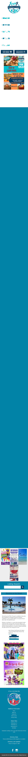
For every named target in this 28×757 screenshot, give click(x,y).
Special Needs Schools (12, 147)
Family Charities (10, 158)
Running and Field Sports (13, 508)
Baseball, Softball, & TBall (13, 481)
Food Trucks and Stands (12, 351)
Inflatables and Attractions (13, 357)
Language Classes (11, 411)
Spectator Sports (10, 247)
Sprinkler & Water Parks (12, 253)
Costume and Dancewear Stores (15, 454)
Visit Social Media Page (14, 636)
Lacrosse (8, 498)
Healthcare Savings (11, 297)
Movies (7, 230)
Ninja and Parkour (10, 504)
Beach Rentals (9, 440)
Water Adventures (10, 266)
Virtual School (9, 153)
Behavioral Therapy (11, 274)
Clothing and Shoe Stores (13, 446)
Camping (8, 193)
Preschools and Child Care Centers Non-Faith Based (16, 136)
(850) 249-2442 (11, 634)
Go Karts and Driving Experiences (15, 210)
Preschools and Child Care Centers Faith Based (16, 132)
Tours (7, 263)
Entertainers (9, 348)
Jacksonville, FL (14, 726)
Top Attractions (9, 261)
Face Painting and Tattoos (13, 349)
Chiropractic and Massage (13, 284)
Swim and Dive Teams (12, 523)
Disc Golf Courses (10, 197)
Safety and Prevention (12, 421)
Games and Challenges (12, 209)
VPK (6, 155)
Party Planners (9, 365)
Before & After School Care (13, 114)
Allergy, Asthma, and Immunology (15, 272)
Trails (7, 265)
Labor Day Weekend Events (13, 541)
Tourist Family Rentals (12, 475)
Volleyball (8, 531)
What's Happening (8, 533)
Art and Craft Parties (11, 326)
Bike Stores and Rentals (12, 442)
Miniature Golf (9, 228)
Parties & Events (8, 322)
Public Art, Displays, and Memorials (16, 238)
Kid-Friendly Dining (11, 461)
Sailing (7, 510)
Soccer (7, 514)
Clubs (7, 396)
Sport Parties (9, 382)
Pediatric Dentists (10, 311)
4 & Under (8, 388)
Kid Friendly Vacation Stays (13, 220)
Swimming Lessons (11, 525)
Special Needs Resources (13, 172)
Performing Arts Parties (12, 369)
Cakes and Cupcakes (11, 332)
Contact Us (14, 714)
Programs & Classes (9, 386)
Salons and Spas (10, 243)
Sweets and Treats (11, 473)
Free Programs (9, 407)
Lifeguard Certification (12, 500)
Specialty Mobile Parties (12, 380)
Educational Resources (12, 120)
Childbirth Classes (10, 282)
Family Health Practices (12, 295)
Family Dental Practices (12, 293)
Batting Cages (9, 187)
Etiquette (8, 405)
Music (7, 415)
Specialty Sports (10, 517)
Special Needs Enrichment (13, 427)
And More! (14, 728)
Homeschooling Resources (13, 164)
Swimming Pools (10, 255)
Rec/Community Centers (12, 241)
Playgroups (8, 170)
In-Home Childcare (11, 126)
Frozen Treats (9, 460)
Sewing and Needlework (12, 425)
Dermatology (9, 288)
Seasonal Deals (10, 544)
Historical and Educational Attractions (16, 214)
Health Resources (8, 270)
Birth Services (9, 278)
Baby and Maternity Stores (13, 438)
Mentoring (8, 413)
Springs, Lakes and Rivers (13, 251)
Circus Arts (8, 394)
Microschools (9, 129)
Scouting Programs (11, 423)
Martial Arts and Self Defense (14, 502)
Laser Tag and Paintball (12, 222)
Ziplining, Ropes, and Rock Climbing (16, 268)
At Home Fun (9, 185)
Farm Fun (8, 539)
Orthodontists (9, 309)
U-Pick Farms (9, 546)
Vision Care (8, 319)
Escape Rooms (10, 199)
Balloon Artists (9, 328)
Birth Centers (9, 276)
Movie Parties (9, 359)
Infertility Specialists (11, 299)
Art (6, 390)
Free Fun (8, 205)
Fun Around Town (8, 176)
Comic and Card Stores (12, 448)
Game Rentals (9, 355)
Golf (6, 490)
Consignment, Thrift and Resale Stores (15, 451)
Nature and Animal (11, 417)
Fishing (7, 203)
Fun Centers (9, 207)
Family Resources (8, 156)
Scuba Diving (9, 512)
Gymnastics (9, 492)
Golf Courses (9, 212)
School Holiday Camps (12, 110)
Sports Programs (8, 479)
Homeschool (9, 124)
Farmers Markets (10, 458)
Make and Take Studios (12, 226)
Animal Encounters (11, 182)
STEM (7, 431)
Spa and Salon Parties (12, 378)
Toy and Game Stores (12, 477)
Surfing (7, 521)
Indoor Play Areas (10, 218)
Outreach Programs (11, 419)
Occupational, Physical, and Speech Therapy (16, 306)
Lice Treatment (9, 301)
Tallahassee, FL (14, 723)
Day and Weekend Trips (12, 195)
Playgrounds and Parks (12, 236)
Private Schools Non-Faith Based (15, 141)
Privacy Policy (14, 717)
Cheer (7, 485)
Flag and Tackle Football (12, 488)
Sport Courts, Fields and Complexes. (16, 249)
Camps (5, 108)
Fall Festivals (9, 537)
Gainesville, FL (14, 724)
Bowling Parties (10, 330)
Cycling (7, 487)
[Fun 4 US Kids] (14, 7)
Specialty (8, 429)
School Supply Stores (11, 469)
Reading (7, 143)
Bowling (7, 191)
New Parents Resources (12, 166)
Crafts (7, 398)
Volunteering (9, 434)
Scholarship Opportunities (13, 145)
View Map (11, 639)
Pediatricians (9, 315)
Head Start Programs (11, 122)
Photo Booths (9, 371)
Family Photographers (12, 160)
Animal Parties (9, 324)
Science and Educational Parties (15, 377)
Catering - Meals (10, 336)
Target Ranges (9, 257)
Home (14, 710)
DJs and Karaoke (10, 346)
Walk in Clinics (9, 320)
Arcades (7, 183)
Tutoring (7, 151)
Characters (8, 338)
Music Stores (9, 465)
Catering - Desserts (11, 334)
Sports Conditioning (11, 519)
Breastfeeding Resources (13, 280)
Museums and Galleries (12, 232)
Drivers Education (10, 403)
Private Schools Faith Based (13, 139)
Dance (7, 400)
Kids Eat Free (9, 463)
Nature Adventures (11, 234)
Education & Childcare (9, 112)
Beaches (8, 189)
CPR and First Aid (10, 286)
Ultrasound (8, 317)
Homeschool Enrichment (12, 409)
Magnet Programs (10, 127)
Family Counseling (10, 292)
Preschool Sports (10, 506)
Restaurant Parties (11, 375)
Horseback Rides (10, 216)
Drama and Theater (11, 402)
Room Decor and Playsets (13, 467)
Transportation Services (12, 149)
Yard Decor (8, 384)
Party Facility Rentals (11, 363)
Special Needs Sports (11, 515)
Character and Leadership (13, 392)
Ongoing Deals (9, 543)
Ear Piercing (9, 456)
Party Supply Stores (11, 367)
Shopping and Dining (9, 436)
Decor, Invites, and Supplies (13, 344)
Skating (7, 245)
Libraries (8, 224)
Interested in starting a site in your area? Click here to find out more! (14, 731)
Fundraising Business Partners (14, 162)
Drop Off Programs (11, 118)
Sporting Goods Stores (12, 471)
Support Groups (10, 174)
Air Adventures (9, 178)
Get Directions (16, 639)
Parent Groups (9, 168)
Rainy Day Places (10, 239)
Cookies (7, 342)
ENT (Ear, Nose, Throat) (12, 290)
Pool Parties (9, 373)
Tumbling (8, 529)
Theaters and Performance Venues (16, 259)
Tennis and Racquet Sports (13, 527)
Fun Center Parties (11, 353)
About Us (14, 712)
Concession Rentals (11, 340)
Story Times (9, 432)
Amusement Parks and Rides (14, 180)
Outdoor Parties (10, 361)
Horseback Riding (10, 496)
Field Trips (8, 201)
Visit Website (14, 635)
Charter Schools (10, 116)
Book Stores (9, 444)
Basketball (8, 483)
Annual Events (9, 535)
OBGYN (7, 303)
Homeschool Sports (11, 494)
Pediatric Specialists (11, 313)
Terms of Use (14, 715)
